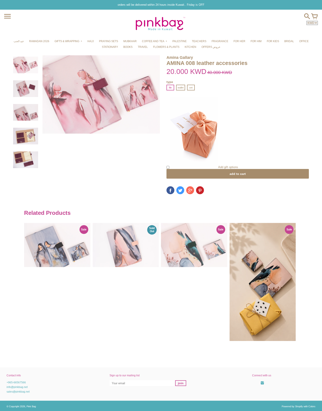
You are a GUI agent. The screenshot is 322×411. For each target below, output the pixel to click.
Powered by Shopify (292, 406)
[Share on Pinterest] (200, 190)
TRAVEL (143, 46)
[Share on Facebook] (170, 190)
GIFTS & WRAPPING (67, 41)
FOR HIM (256, 41)
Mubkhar (130, 41)
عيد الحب (19, 41)
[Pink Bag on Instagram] (262, 385)
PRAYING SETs (108, 41)
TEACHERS (199, 41)
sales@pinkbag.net (18, 391)
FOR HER (239, 41)
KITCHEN (190, 46)
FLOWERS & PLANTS (166, 46)
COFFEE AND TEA (153, 41)
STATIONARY (110, 46)
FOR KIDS (273, 41)
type (169, 82)
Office (304, 41)
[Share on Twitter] (180, 190)
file (170, 87)
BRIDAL (289, 41)
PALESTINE (179, 41)
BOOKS (128, 46)
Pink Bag (31, 406)
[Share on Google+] (190, 190)
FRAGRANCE (220, 41)
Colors (311, 406)
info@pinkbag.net (17, 387)
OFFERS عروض (211, 46)
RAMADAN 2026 (39, 41)
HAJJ (90, 41)
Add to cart (238, 174)
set (191, 87)
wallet (181, 87)
